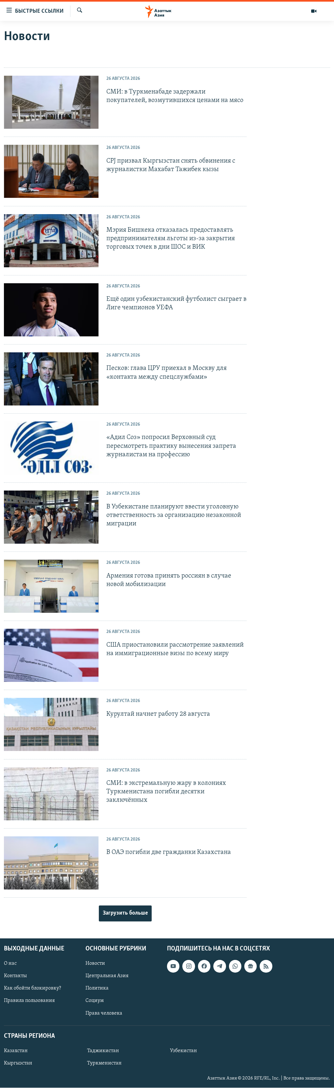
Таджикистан (103, 1050)
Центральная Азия (107, 975)
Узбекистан (183, 1050)
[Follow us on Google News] (250, 966)
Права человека (103, 1013)
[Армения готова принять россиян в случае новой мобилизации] (51, 586)
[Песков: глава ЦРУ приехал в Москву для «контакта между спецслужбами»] (51, 378)
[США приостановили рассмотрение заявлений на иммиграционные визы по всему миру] (51, 655)
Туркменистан (104, 1063)
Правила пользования (29, 1001)
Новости (95, 963)
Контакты (15, 975)
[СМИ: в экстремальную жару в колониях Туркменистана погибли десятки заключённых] (51, 793)
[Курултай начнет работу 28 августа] (51, 724)
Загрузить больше (125, 913)
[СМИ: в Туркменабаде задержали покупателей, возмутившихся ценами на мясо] (51, 102)
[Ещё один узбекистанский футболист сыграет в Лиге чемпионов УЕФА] (51, 309)
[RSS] (266, 966)
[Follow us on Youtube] (173, 966)
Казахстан (16, 1050)
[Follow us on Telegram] (219, 966)
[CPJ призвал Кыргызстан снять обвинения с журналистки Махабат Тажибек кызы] (51, 171)
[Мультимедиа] (314, 11)
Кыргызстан (18, 1063)
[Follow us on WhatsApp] (235, 966)
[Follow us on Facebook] (204, 966)
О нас (10, 963)
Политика (97, 988)
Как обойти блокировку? (32, 988)
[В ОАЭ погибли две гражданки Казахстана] (51, 863)
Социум (94, 1001)
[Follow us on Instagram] (188, 966)
